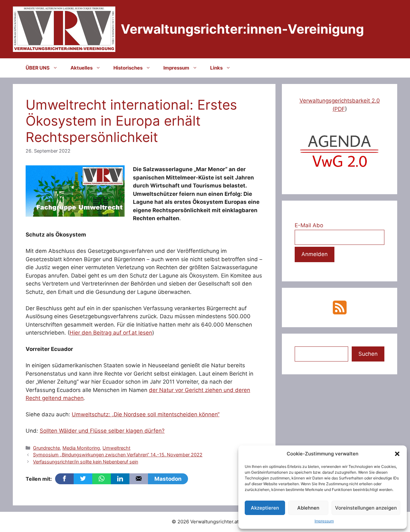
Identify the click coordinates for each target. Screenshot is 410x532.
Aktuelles (81, 68)
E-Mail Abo (309, 225)
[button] (397, 454)
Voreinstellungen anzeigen (366, 508)
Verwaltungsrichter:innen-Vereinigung (242, 29)
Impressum (324, 521)
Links (216, 68)
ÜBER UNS (38, 68)
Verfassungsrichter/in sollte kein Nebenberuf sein (85, 461)
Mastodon (168, 479)
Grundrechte (46, 448)
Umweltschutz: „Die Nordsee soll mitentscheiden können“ (145, 414)
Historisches (128, 68)
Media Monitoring (81, 448)
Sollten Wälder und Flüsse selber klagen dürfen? (102, 431)
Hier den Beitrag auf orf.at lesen (111, 332)
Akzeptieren (265, 508)
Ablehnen (308, 508)
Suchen (368, 354)
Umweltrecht (116, 448)
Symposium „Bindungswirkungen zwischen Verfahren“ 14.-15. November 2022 (117, 454)
